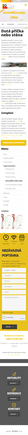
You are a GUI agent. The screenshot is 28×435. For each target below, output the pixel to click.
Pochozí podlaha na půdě (14, 185)
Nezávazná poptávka (13, 142)
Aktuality (13, 383)
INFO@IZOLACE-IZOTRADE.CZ (14, 336)
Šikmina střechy (10, 177)
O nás (5, 197)
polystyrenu (5, 138)
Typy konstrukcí (10, 24)
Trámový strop (10, 173)
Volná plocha (10, 169)
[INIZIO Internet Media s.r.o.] (15, 431)
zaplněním (4, 57)
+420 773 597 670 (14, 339)
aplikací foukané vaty (7, 135)
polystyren (9, 85)
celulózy (18, 135)
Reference (6, 193)
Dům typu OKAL (11, 188)
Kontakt (5, 205)
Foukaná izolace (8, 158)
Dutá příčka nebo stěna (14, 181)
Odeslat (8, 327)
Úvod (3, 24)
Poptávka (6, 201)
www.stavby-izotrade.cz (14, 355)
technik (17, 121)
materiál (14, 73)
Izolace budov (7, 162)
